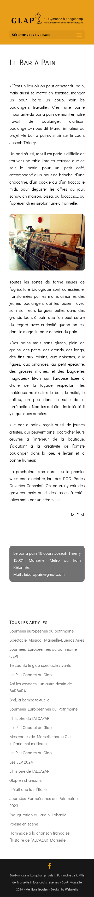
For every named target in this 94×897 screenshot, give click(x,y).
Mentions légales (37, 889)
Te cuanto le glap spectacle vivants (40, 665)
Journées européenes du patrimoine (41, 631)
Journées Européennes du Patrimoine (43, 709)
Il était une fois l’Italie (27, 789)
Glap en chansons (25, 780)
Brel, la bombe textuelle (29, 699)
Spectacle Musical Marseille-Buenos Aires (46, 640)
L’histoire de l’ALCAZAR (29, 718)
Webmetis (71, 889)
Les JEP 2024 (21, 762)
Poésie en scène (23, 824)
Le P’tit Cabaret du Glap (30, 674)
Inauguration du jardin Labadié (37, 814)
